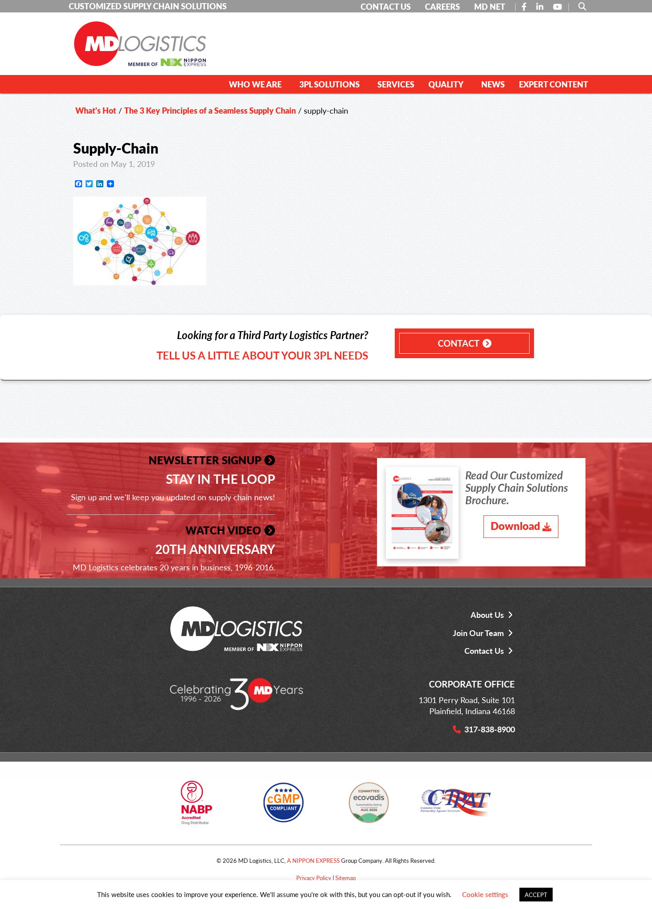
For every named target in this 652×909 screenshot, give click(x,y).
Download (515, 525)
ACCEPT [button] (536, 894)
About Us (487, 614)
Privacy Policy (313, 877)
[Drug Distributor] (196, 805)
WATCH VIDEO (223, 529)
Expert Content (553, 84)
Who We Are (255, 84)
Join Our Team (478, 632)
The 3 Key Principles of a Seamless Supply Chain (210, 110)
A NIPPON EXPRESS (313, 860)
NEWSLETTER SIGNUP (205, 459)
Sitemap (345, 877)
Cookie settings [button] (485, 894)
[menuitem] (257, 84)
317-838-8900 (489, 729)
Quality (445, 84)
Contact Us (484, 650)
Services (395, 84)
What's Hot (95, 110)
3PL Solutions (329, 84)
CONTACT (458, 343)
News (493, 84)
